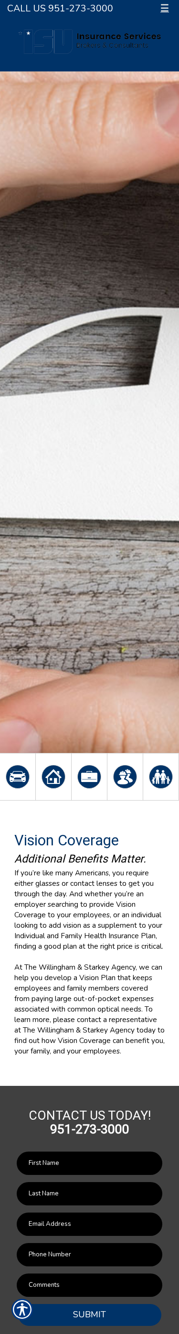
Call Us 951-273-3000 (60, 8)
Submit (89, 1314)
